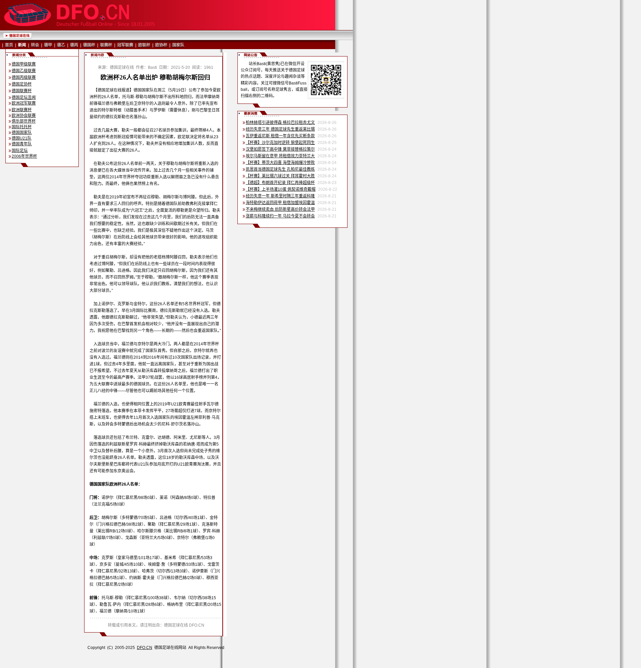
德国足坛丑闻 (24, 97)
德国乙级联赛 (24, 70)
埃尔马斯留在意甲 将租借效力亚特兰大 (280, 156)
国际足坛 (20, 150)
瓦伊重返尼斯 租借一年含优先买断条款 (280, 136)
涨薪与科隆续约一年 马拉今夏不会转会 (280, 216)
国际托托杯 (22, 127)
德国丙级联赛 (24, 77)
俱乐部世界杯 (24, 121)
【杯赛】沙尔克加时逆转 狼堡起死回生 (280, 142)
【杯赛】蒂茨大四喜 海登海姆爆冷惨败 (280, 162)
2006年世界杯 (24, 156)
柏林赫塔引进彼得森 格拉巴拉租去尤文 (280, 122)
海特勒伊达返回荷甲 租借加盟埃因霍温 (280, 202)
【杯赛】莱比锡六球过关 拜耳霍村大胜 (280, 176)
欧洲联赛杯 (22, 110)
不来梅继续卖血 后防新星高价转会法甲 (280, 209)
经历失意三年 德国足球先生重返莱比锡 (280, 129)
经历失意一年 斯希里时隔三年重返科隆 (280, 196)
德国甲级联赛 (24, 64)
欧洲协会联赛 (24, 115)
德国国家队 (22, 132)
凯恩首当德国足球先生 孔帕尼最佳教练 (280, 169)
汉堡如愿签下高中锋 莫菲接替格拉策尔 (280, 149)
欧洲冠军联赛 (24, 103)
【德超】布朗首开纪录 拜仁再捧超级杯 (280, 182)
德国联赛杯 (22, 91)
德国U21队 (21, 138)
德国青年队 (22, 144)
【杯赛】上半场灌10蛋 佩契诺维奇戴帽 (280, 189)
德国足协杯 (22, 84)
